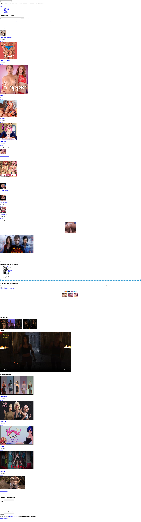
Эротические (9, 270)
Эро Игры (4, 10)
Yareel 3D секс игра (5, 60)
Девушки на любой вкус (6, 37)
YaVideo (6, 518)
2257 (1, 518)
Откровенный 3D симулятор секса (76, 299)
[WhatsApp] (73, 291)
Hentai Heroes (3, 178)
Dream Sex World (4, 156)
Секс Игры (5, 11)
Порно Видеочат (6, 8)
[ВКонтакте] (64, 291)
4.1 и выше (8, 271)
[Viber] (72, 291)
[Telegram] (76, 291)
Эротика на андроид (13, 516)
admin (7, 266)
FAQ (12, 26)
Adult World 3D (4, 190)
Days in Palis (3, 421)
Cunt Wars (2, 118)
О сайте (14, 26)
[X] (69, 291)
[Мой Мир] (67, 291)
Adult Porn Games (6, 9)
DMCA (3, 518)
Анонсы (6, 26)
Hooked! (2, 446)
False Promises (3, 396)
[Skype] (75, 291)
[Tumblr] (70, 291)
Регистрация (33, 18)
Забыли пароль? (27, 18)
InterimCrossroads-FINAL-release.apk (7, 288)
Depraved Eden (3, 491)
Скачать (1, 41)
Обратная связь (5, 12)
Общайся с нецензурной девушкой (64, 299)
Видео (10, 26)
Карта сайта (18, 26)
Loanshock (2, 471)
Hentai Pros (3, 141)
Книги (4, 26)
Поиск (4, 13)
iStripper (2, 95)
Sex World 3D (3, 214)
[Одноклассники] (66, 291)
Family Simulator (4, 202)
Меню (1, 6)
